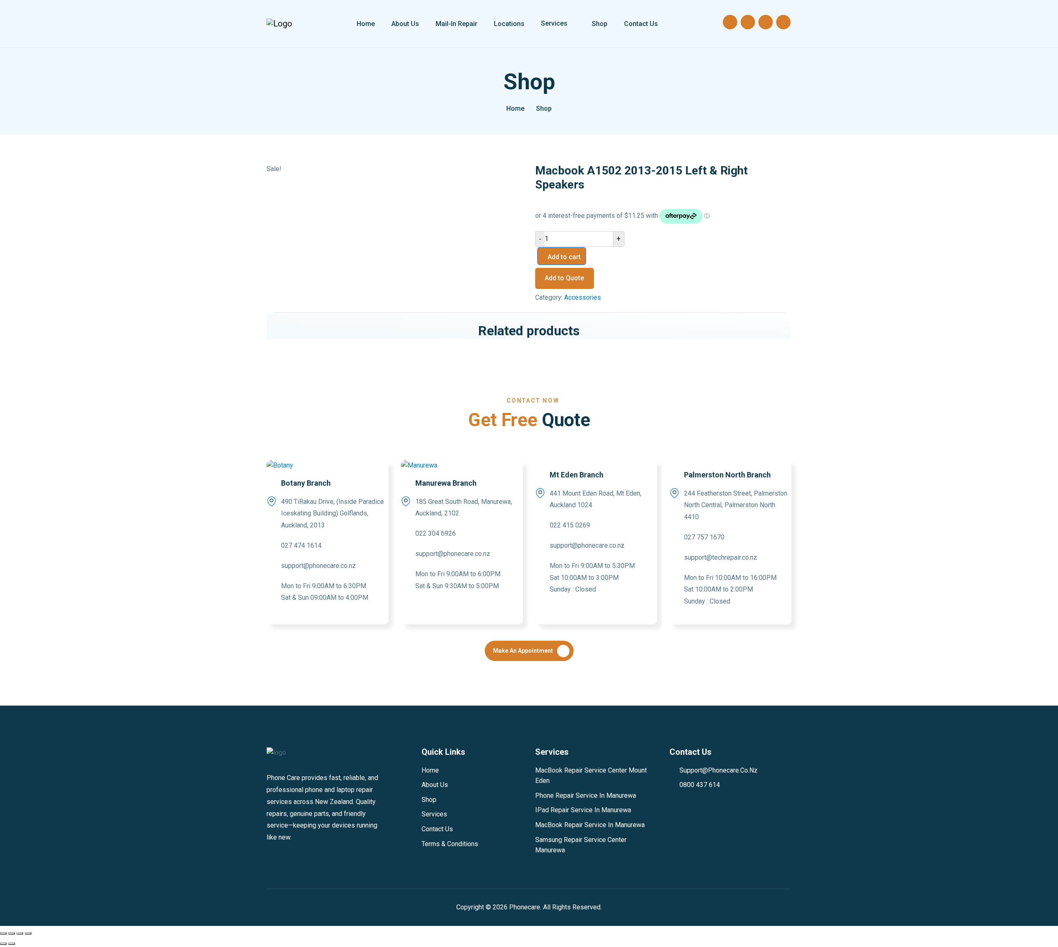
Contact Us (641, 24)
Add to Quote (564, 278)
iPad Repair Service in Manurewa (583, 810)
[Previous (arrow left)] (3, 943)
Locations (509, 24)
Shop (600, 24)
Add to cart (564, 257)
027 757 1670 (704, 537)
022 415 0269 (570, 525)
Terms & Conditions (450, 844)
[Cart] (765, 22)
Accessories (582, 297)
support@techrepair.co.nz (720, 557)
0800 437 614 (699, 785)
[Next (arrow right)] (11, 943)
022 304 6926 (435, 533)
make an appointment (523, 650)
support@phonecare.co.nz (318, 566)
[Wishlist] (783, 22)
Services (554, 23)
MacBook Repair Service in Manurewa (590, 825)
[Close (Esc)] (28, 933)
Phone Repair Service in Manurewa (585, 795)
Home (366, 24)
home (515, 108)
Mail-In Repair (456, 24)
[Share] (20, 933)
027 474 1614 (301, 545)
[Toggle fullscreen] (11, 933)
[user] (748, 22)
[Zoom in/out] (3, 933)
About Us (405, 24)
